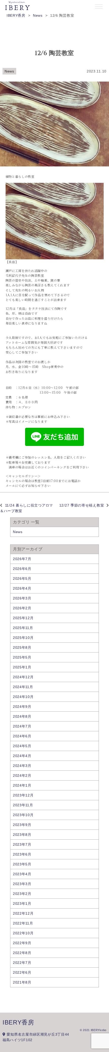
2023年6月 (22, 854)
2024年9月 (22, 707)
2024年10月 (23, 697)
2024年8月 (22, 716)
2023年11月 (23, 805)
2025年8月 (22, 647)
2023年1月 (22, 903)
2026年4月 (22, 588)
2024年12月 (23, 677)
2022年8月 (22, 953)
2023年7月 (22, 844)
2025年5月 (22, 657)
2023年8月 (22, 835)
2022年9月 (22, 943)
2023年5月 (22, 864)
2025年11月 (23, 628)
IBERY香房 (18, 1022)
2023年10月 (23, 815)
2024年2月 (22, 775)
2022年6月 (22, 972)
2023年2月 (22, 894)
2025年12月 (23, 618)
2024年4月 (22, 756)
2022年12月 (23, 913)
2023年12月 (23, 795)
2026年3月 (22, 598)
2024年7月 (22, 726)
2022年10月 (23, 933)
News (9, 71)
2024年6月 (22, 736)
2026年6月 (22, 569)
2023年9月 (22, 825)
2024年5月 (22, 746)
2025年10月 (23, 638)
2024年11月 (23, 687)
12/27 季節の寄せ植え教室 (81, 505)
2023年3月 (22, 884)
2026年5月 (22, 579)
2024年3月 (22, 766)
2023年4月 (22, 874)
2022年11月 (23, 923)
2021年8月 (22, 982)
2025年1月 (22, 667)
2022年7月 (22, 963)
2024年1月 (22, 785)
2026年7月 (22, 559)
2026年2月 (22, 608)
